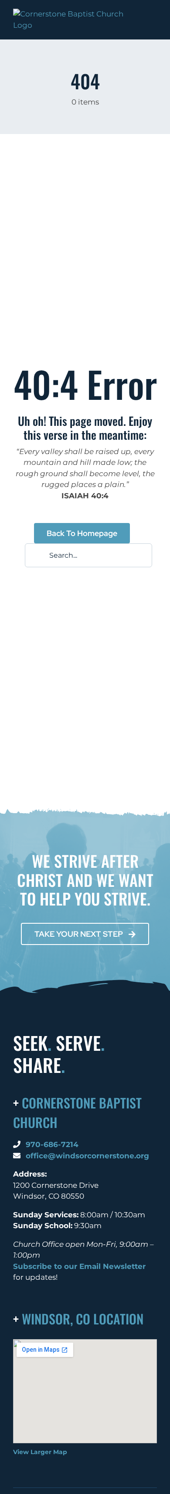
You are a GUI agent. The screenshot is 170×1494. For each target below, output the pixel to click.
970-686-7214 (52, 1144)
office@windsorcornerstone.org (87, 1155)
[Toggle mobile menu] (153, 25)
